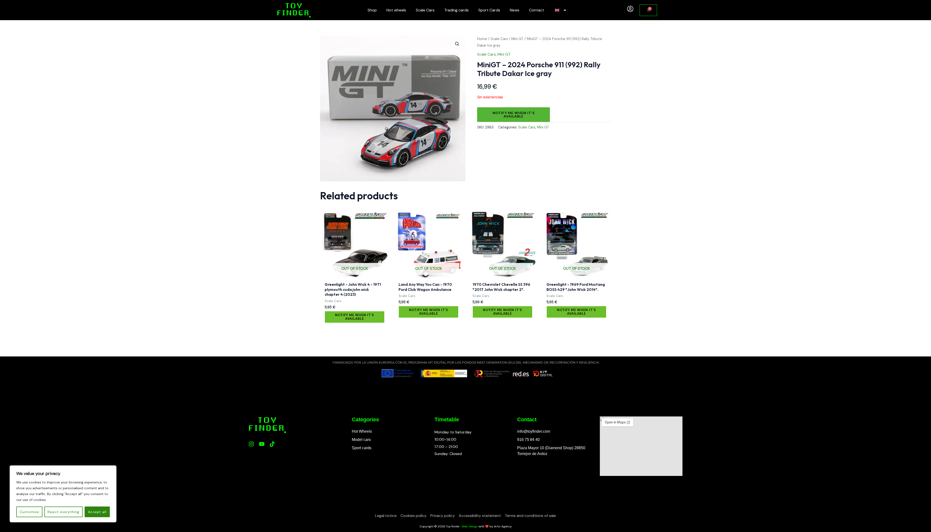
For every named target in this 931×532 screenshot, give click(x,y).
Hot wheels (396, 10)
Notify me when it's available (514, 114)
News (514, 10)
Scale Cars (425, 10)
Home (482, 38)
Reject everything (63, 512)
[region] (63, 493)
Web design (470, 526)
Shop (372, 10)
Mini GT (517, 38)
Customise (29, 512)
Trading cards (456, 10)
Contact (536, 10)
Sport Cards (489, 10)
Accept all (97, 512)
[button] (457, 44)
